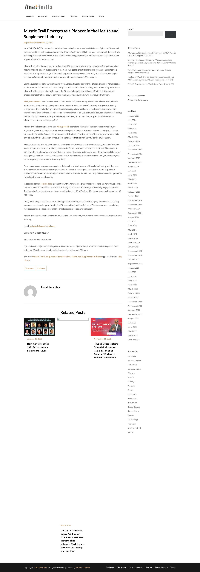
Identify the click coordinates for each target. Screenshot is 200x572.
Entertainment (58, 16)
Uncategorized (134, 428)
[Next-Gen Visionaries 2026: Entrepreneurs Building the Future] (39, 326)
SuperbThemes (83, 567)
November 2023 (135, 255)
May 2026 (132, 128)
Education (42, 16)
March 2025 (133, 187)
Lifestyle (73, 16)
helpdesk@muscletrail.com (42, 226)
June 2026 (132, 124)
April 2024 (132, 234)
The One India (40, 567)
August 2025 (133, 166)
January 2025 (133, 196)
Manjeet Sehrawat (32, 101)
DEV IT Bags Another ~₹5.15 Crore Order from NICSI (151, 84)
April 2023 (132, 285)
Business (30, 16)
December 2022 (135, 301)
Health (131, 377)
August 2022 (133, 318)
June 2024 (132, 225)
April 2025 (132, 183)
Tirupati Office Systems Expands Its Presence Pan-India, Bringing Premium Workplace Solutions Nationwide (106, 350)
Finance (131, 373)
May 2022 (132, 331)
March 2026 (133, 137)
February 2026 (134, 141)
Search (131, 29)
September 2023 (135, 263)
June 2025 (132, 175)
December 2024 (135, 200)
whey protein (63, 126)
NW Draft (132, 394)
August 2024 (133, 217)
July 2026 (132, 120)
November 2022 (135, 306)
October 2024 (134, 209)
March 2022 (133, 335)
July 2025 (132, 171)
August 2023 (133, 268)
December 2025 (135, 149)
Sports (131, 415)
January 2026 (133, 145)
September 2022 (135, 314)
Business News (134, 360)
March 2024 (133, 238)
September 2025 (135, 162)
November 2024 (135, 204)
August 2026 (133, 116)
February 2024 (134, 242)
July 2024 (132, 221)
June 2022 (132, 327)
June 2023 (132, 276)
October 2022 (134, 310)
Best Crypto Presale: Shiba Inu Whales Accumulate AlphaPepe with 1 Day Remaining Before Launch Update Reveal (152, 63)
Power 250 (132, 402)
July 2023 (132, 272)
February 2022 (134, 339)
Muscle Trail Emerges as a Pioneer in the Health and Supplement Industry (67, 256)
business (41, 268)
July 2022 (132, 323)
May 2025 (132, 179)
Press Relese (133, 411)
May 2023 (132, 280)
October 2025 (134, 158)
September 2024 (135, 213)
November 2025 (135, 154)
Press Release (88, 16)
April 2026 (132, 133)
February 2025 (134, 192)
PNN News (132, 398)
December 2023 (135, 251)
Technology (133, 419)
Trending (132, 424)
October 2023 (134, 259)
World (101, 16)
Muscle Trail (46, 183)
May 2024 (132, 230)
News (130, 390)
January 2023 (133, 297)
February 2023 (134, 293)
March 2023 (133, 289)
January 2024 (133, 247)
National (131, 386)
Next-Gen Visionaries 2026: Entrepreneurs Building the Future (38, 347)
